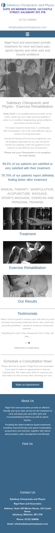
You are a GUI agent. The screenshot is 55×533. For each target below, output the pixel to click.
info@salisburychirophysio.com (31, 524)
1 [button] (26, 343)
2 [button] (29, 343)
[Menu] (27, 34)
